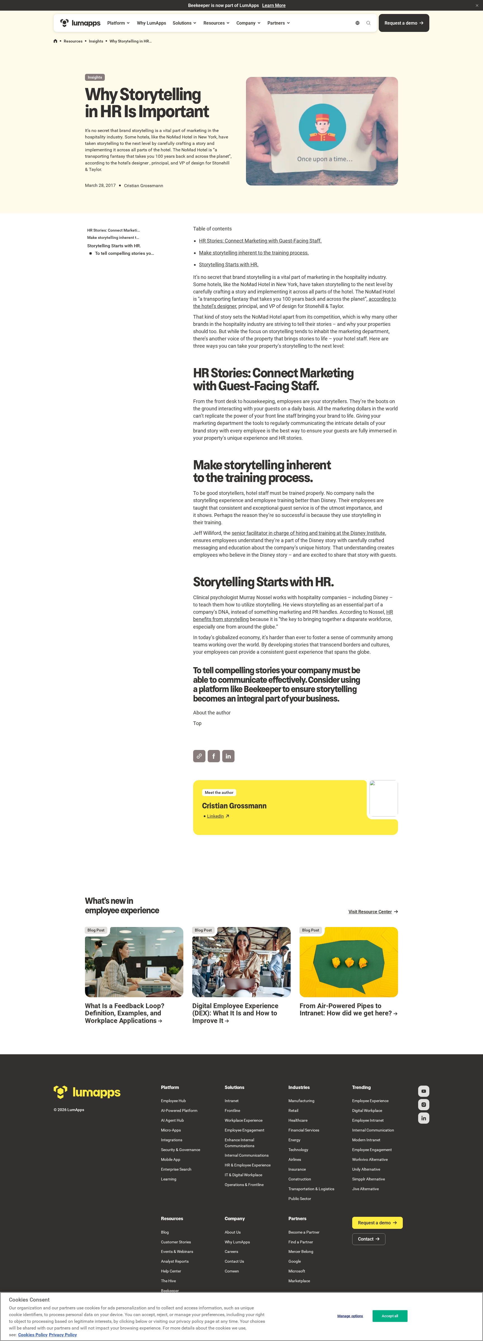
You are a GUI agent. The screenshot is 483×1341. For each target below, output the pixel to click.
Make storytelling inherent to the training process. (254, 253)
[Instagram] (423, 1104)
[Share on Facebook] (214, 756)
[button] (477, 5)
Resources (73, 41)
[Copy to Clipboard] (199, 756)
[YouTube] (423, 1091)
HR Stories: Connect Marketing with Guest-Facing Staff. (260, 241)
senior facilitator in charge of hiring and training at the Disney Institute (308, 533)
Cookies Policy (33, 1334)
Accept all (390, 1316)
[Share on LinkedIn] (228, 756)
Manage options (350, 1316)
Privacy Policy (63, 1334)
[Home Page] (80, 23)
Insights (96, 41)
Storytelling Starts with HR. (229, 264)
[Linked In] (423, 1118)
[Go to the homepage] (87, 1092)
